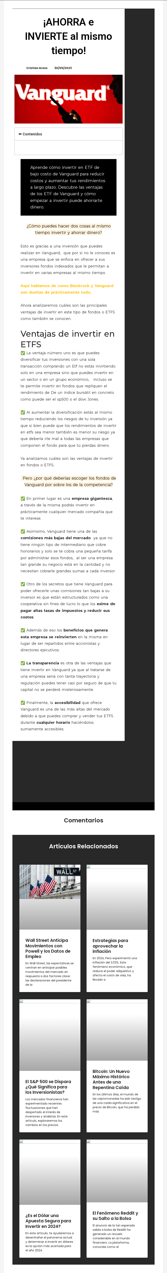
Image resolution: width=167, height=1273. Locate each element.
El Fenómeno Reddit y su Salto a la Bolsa (115, 1215)
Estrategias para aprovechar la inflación (110, 946)
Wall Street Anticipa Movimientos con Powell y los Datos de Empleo (47, 948)
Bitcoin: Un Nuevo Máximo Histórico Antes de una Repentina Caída (111, 1079)
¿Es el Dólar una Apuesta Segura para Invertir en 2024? (48, 1221)
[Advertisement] (83, 771)
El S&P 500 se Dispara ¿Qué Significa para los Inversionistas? (48, 1087)
